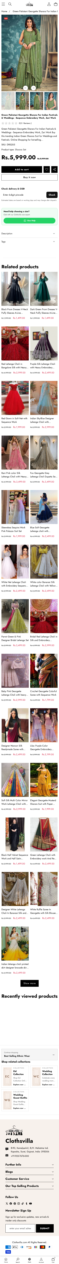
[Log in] (49, 4)
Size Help (31, 220)
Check (52, 194)
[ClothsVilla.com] (29, 4)
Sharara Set (20, 149)
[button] (55, 4)
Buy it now (29, 177)
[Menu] (3, 4)
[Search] (10, 4)
